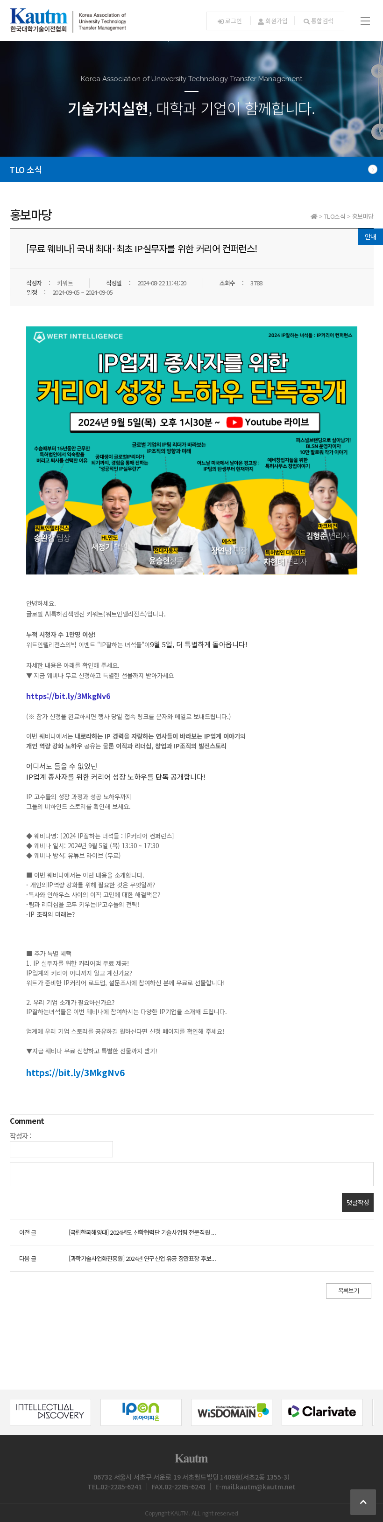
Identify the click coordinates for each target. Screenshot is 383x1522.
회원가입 (276, 20)
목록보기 (348, 1290)
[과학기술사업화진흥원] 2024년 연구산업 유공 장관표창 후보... (142, 1258)
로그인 (233, 20)
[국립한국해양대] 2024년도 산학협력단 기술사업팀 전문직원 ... (142, 1232)
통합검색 (322, 20)
